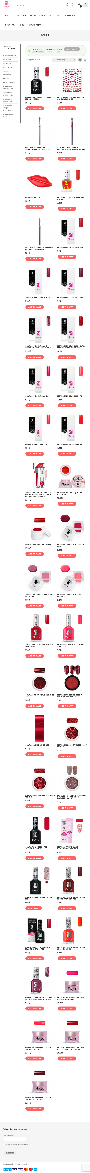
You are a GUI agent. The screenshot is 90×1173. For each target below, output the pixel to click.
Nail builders (8, 68)
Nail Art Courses (37, 15)
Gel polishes (8, 64)
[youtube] (21, 5)
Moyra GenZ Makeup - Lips (8, 100)
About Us (9, 15)
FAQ (59, 15)
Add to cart (34, 108)
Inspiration (70, 15)
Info (22, 25)
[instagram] (18, 5)
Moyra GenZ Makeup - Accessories (8, 108)
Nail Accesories (9, 82)
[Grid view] (80, 60)
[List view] (85, 60)
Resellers (10, 25)
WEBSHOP (21, 15)
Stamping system (9, 55)
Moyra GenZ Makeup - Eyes (8, 94)
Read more (33, 908)
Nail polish (7, 59)
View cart (72, 49)
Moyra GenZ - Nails (8, 115)
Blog (51, 15)
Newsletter (35, 25)
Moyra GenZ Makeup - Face (8, 87)
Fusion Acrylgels (7, 73)
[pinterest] (24, 5)
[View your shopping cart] (79, 4)
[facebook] (15, 5)
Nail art (6, 78)
